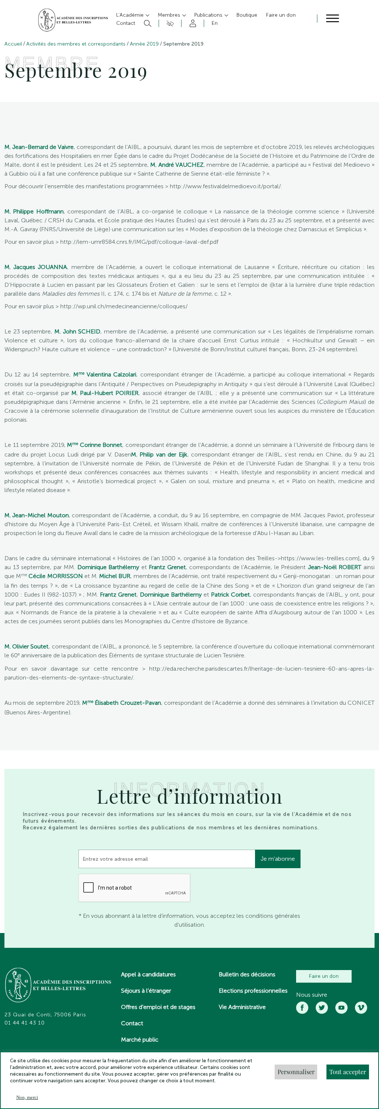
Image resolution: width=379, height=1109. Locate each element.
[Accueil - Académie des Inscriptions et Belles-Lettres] (58, 986)
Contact (132, 1023)
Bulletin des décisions (247, 974)
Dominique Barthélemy (108, 567)
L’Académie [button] (130, 15)
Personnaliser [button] (296, 1072)
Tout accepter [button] (347, 1072)
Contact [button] (125, 23)
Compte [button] (191, 23)
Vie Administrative (242, 1006)
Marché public (139, 1039)
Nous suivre (311, 995)
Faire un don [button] (281, 15)
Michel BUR (114, 576)
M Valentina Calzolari (105, 374)
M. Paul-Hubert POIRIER (104, 392)
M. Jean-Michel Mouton (36, 515)
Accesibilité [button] (169, 23)
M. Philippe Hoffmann (34, 211)
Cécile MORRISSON (55, 576)
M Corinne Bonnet (94, 444)
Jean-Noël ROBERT (335, 567)
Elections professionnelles (253, 990)
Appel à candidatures (148, 974)
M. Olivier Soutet (26, 646)
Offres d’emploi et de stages (158, 1006)
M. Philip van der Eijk (159, 454)
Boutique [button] (247, 15)
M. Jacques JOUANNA (35, 266)
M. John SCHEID (77, 331)
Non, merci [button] (27, 1097)
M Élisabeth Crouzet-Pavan (121, 702)
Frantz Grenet (167, 567)
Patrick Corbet (230, 594)
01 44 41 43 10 (24, 1023)
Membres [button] (170, 15)
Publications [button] (209, 15)
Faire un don (324, 976)
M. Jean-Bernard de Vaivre (39, 146)
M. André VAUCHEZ (176, 164)
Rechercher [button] (147, 23)
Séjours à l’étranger (146, 990)
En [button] (215, 23)
